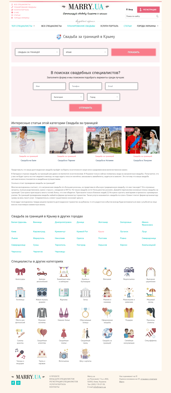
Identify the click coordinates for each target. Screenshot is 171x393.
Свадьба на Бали (28, 160)
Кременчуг (60, 231)
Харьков (102, 245)
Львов (14, 238)
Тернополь (60, 245)
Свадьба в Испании (104, 160)
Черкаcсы (16, 251)
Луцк (144, 231)
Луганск (124, 231)
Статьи (128, 25)
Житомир (103, 222)
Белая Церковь (19, 222)
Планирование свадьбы (81, 25)
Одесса (80, 238)
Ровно (123, 238)
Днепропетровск (63, 222)
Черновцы (60, 251)
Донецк (80, 222)
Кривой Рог (82, 231)
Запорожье (125, 222)
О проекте (54, 376)
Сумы (36, 245)
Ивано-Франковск (147, 223)
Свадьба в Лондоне (142, 160)
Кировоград (39, 231)
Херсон (123, 245)
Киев (13, 231)
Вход (131, 9)
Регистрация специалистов (63, 382)
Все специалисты (51, 25)
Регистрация (149, 10)
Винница (37, 222)
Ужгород (81, 245)
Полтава (102, 238)
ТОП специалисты (21, 25)
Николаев (60, 238)
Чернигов (38, 251)
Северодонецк (149, 238)
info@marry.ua (99, 387)
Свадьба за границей (28, 156)
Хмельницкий (149, 245)
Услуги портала (109, 25)
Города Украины (146, 25)
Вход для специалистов (61, 379)
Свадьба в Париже (66, 160)
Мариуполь (38, 238)
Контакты (54, 387)
